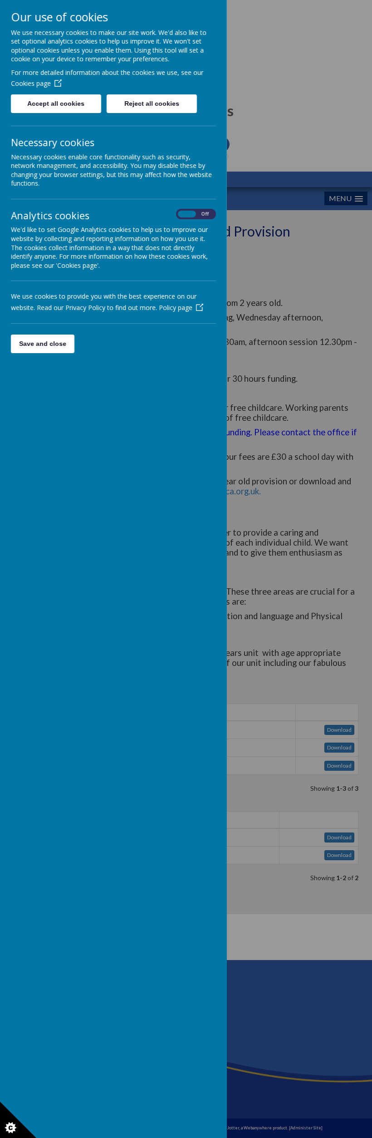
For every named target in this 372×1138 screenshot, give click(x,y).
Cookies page (31, 83)
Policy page (175, 307)
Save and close (42, 343)
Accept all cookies (55, 103)
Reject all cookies (151, 103)
